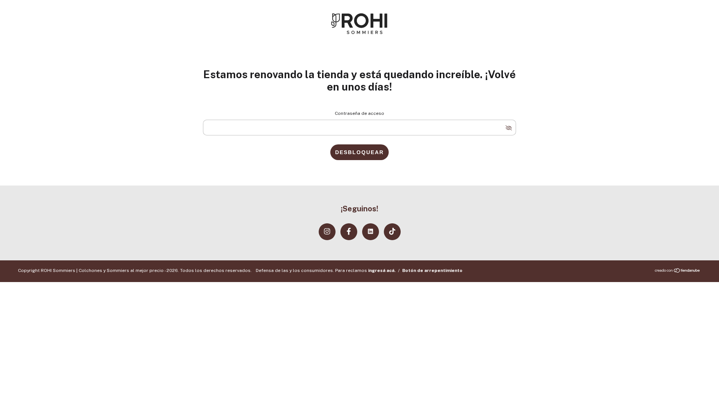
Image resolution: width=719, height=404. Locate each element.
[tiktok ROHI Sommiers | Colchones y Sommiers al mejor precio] (392, 231)
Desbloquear (359, 152)
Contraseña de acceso (359, 113)
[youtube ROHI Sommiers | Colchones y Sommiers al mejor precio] (370, 231)
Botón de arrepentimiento (432, 270)
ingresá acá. (381, 270)
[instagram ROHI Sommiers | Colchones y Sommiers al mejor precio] (327, 231)
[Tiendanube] (677, 271)
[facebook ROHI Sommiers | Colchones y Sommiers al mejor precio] (348, 231)
